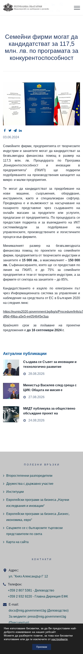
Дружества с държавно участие (29, 483)
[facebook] (4, 130)
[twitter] (9, 130)
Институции (15, 491)
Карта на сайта (17, 542)
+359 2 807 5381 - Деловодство (31, 590)
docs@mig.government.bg (27, 610)
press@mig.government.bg (47, 616)
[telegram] (15, 130)
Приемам (41, 647)
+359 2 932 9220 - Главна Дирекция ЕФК (38, 596)
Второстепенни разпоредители (29, 475)
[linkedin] (20, 130)
